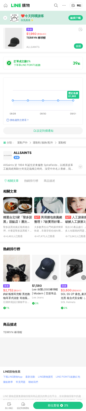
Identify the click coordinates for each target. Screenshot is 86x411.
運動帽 (62, 142)
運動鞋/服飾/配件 (43, 142)
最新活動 (30, 376)
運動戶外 (22, 142)
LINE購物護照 (45, 376)
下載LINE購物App (12, 376)
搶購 (78, 46)
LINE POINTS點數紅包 (68, 376)
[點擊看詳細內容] (16, 268)
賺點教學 (8, 381)
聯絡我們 (33, 381)
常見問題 (20, 381)
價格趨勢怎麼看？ (19, 119)
